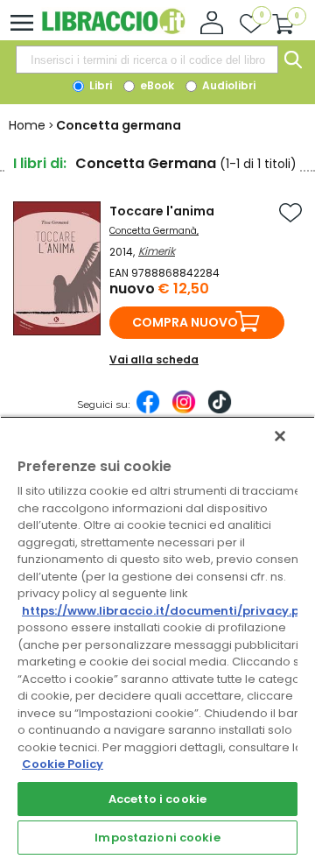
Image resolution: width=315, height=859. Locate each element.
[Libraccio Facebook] (148, 411)
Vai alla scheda (154, 359)
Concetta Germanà (153, 230)
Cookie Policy (62, 764)
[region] (157, 637)
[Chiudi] (280, 436)
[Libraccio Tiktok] (219, 411)
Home (27, 125)
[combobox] (147, 60)
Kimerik (156, 250)
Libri (99, 85)
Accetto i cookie (157, 799)
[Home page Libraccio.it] (113, 30)
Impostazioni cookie (157, 837)
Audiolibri (228, 85)
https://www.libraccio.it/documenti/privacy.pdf (167, 610)
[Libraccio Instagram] (184, 411)
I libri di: (39, 163)
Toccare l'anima (161, 211)
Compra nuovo (185, 322)
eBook (155, 85)
